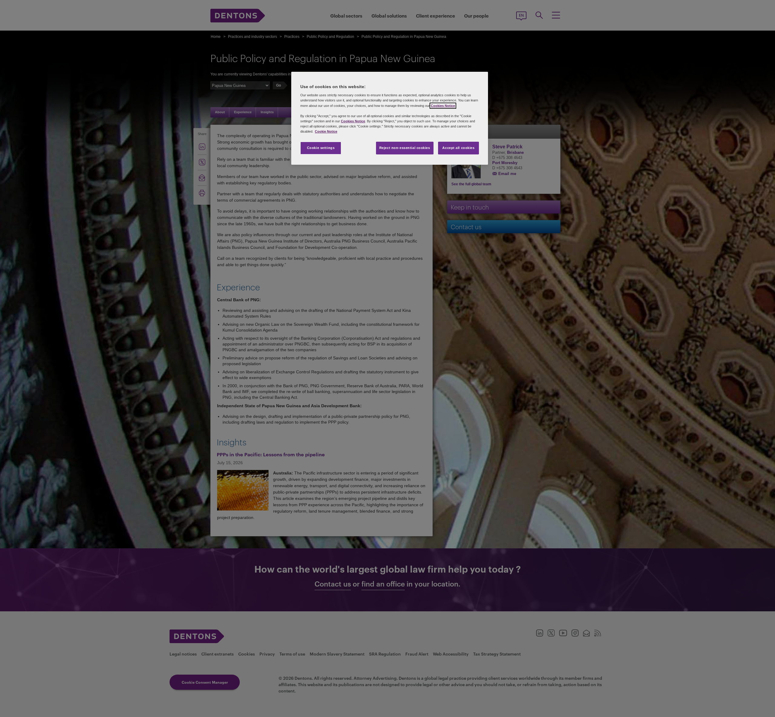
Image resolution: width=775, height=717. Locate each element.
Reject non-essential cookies (404, 148)
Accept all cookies (458, 148)
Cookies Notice (443, 105)
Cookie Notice (326, 131)
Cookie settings (321, 148)
